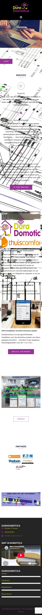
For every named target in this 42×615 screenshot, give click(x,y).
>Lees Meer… (28, 343)
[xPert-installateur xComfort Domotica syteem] (21, 314)
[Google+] (24, 504)
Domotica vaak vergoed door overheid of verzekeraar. (17, 286)
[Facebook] (16, 504)
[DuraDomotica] (21, 8)
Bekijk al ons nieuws (21, 351)
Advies (21, 161)
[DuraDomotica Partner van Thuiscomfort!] (21, 234)
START (6, 61)
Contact (21, 419)
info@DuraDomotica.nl (13, 536)
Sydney (21, 612)
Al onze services (21, 187)
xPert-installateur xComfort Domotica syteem (19, 331)
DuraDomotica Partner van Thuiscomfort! (18, 251)
